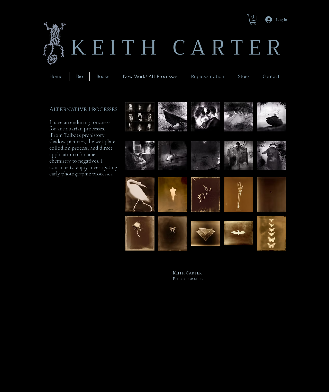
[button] (253, 19)
